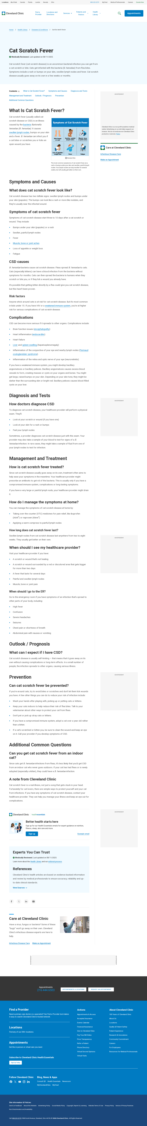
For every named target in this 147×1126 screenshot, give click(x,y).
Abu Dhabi (14, 2)
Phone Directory (83, 1047)
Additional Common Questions (21, 100)
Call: (15, 1118)
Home (11, 30)
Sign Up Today (15, 1062)
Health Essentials (54, 1081)
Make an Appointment (109, 160)
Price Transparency (84, 1039)
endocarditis (38, 334)
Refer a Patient (82, 1043)
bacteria (27, 124)
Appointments (134, 13)
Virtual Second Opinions (86, 1052)
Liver (15, 345)
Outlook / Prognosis (43, 96)
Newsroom (66, 1081)
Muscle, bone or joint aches (26, 243)
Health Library (22, 30)
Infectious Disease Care (110, 154)
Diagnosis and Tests (79, 91)
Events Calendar (83, 1023)
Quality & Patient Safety (118, 1027)
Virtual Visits (82, 1056)
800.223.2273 (94, 2)
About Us (112, 1019)
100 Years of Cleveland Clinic (120, 1014)
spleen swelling (29, 345)
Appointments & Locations (73, 989)
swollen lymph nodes (19, 132)
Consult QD (41, 1081)
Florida (30, 2)
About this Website (30, 1105)
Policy (118, 134)
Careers (130, 2)
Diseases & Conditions (40, 30)
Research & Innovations (118, 1035)
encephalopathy (41, 329)
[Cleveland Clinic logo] (19, 814)
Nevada (45, 2)
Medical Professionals (118, 2)
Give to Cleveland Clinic (86, 1031)
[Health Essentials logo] (38, 814)
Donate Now (140, 2)
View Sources (19, 888)
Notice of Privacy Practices (124, 1105)
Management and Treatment (20, 96)
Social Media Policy (58, 1105)
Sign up (31, 834)
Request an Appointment (101, 989)
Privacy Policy (109, 1105)
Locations (113, 1023)
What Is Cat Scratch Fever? (34, 91)
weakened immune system (57, 305)
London (37, 2)
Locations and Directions (52, 13)
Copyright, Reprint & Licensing (77, 1105)
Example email (83, 834)
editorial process (55, 861)
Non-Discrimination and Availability (20, 1109)
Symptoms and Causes (57, 91)
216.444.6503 (46, 990)
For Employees (115, 1047)
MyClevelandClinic (44, 1085)
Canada (22, 2)
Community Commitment (119, 1039)
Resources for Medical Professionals (123, 1052)
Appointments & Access (86, 1014)
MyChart (104, 2)
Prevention (59, 96)
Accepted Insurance (84, 1019)
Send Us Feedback (15, 1105)
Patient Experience (116, 1031)
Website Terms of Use (95, 1105)
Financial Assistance (85, 1027)
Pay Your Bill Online (84, 1035)
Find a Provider (38, 13)
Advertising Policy (44, 1105)
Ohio (52, 2)
